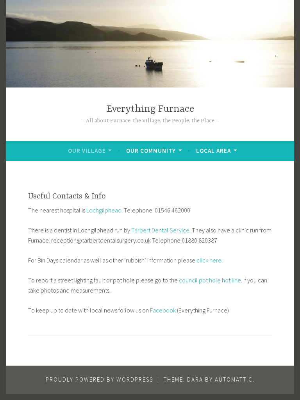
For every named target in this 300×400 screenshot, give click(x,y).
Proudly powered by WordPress (99, 379)
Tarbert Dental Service (160, 230)
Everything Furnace (150, 109)
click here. (209, 260)
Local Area (213, 150)
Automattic (234, 379)
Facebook (163, 310)
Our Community (151, 150)
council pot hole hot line (210, 280)
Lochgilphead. (105, 210)
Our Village (87, 150)
